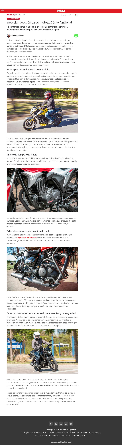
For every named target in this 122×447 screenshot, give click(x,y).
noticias (10, 15)
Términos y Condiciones (58, 435)
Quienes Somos (41, 435)
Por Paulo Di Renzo (17, 35)
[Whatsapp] (76, 35)
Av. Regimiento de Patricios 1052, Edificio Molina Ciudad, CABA (48, 432)
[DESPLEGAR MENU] (2, 10)
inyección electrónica (27, 238)
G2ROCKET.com (65, 442)
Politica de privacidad (77, 435)
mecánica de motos (13, 18)
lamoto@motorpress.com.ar (89, 432)
